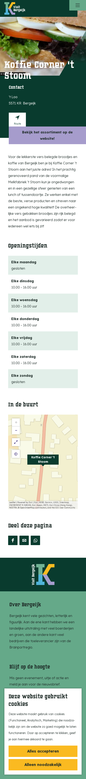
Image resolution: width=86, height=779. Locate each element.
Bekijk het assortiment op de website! (47, 135)
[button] (43, 461)
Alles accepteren (43, 751)
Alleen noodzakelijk (43, 764)
